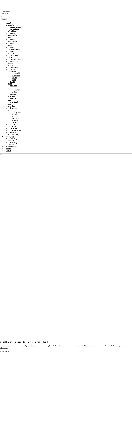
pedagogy (10, 136)
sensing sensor (12, 140)
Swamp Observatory (13, 40)
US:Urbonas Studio (7, 13)
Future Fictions (12, 71)
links (8, 151)
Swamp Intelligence (14, 48)
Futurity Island (13, 56)
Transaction (15, 130)
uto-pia (13, 86)
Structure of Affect (13, 30)
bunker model (16, 91)
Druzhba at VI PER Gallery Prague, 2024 (16, 117)
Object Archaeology (13, 133)
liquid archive (12, 95)
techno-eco (12, 99)
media (8, 149)
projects (10, 25)
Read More (4, 352)
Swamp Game (11, 44)
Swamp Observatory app (13, 35)
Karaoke (13, 128)
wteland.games (16, 27)
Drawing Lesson (12, 144)
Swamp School (11, 52)
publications (12, 147)
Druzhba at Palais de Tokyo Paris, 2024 (24, 342)
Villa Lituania (12, 125)
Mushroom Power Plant (13, 63)
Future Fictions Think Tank (16, 77)
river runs (11, 83)
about (8, 23)
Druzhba (13, 108)
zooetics (14, 68)
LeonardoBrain (16, 59)
